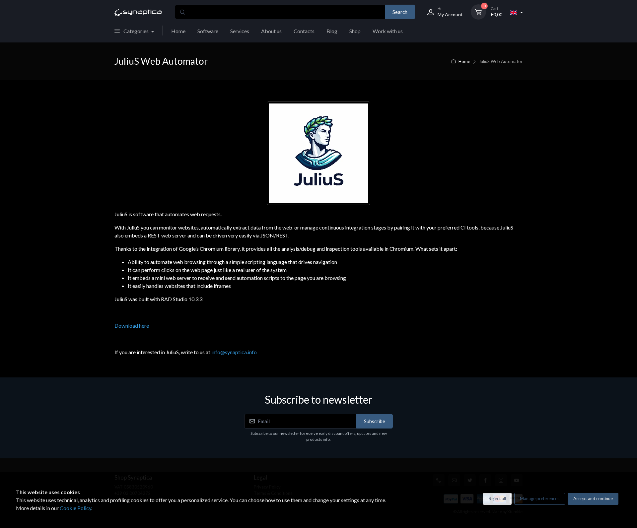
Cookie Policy (75, 508)
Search (399, 12)
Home (178, 31)
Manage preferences (539, 498)
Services (239, 31)
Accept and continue (593, 498)
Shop (355, 31)
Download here (131, 325)
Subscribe (374, 421)
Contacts (304, 31)
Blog (331, 31)
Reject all (497, 498)
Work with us (388, 31)
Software (207, 31)
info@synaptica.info (234, 352)
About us (271, 31)
